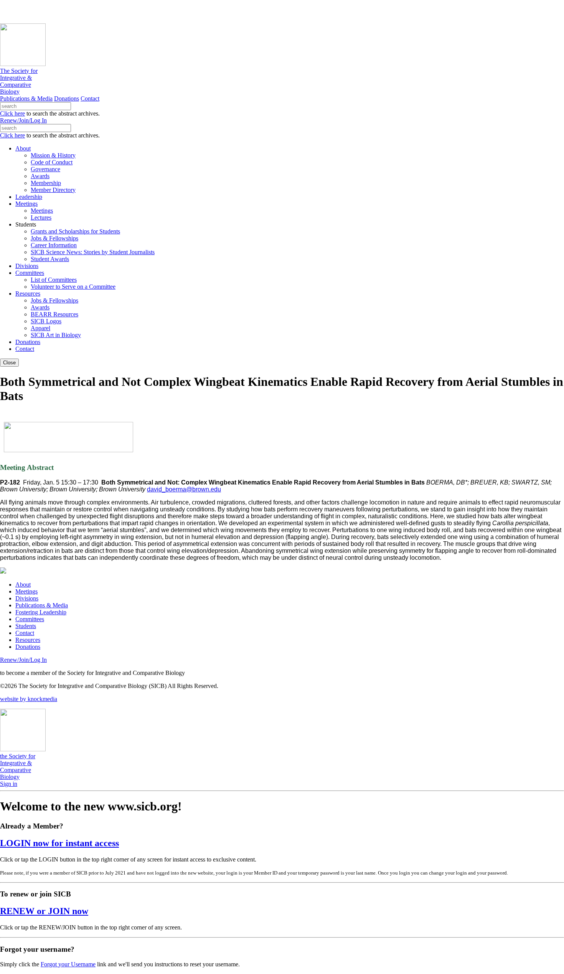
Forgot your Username (68, 964)
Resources (27, 640)
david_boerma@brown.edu (184, 489)
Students (25, 626)
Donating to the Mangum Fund (210, 11)
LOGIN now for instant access (59, 843)
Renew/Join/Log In (23, 120)
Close (9, 362)
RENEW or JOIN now (44, 911)
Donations (66, 98)
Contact (90, 98)
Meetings (26, 591)
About (23, 584)
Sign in (8, 784)
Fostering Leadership (40, 612)
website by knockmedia (28, 699)
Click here (12, 113)
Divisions (26, 598)
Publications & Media (26, 98)
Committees (29, 619)
